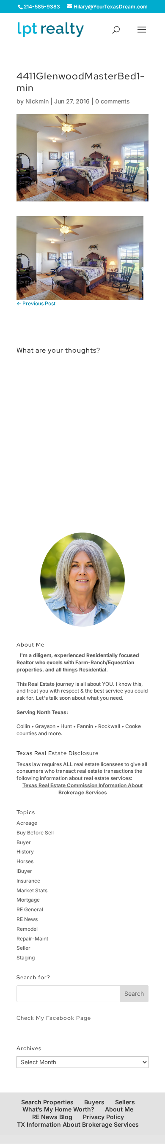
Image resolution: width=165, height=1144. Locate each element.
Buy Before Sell (35, 832)
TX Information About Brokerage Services (78, 1124)
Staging (25, 957)
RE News (27, 919)
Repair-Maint (32, 938)
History (25, 851)
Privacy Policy (103, 1116)
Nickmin (37, 101)
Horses (24, 861)
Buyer (23, 842)
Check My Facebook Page (53, 1018)
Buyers (94, 1102)
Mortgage (28, 900)
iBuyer (24, 871)
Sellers (125, 1102)
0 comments (112, 101)
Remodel (27, 929)
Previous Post (35, 303)
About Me (119, 1109)
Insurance (28, 881)
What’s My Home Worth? (58, 1109)
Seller (23, 948)
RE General (29, 909)
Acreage (26, 823)
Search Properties (47, 1102)
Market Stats (31, 890)
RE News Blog (52, 1116)
